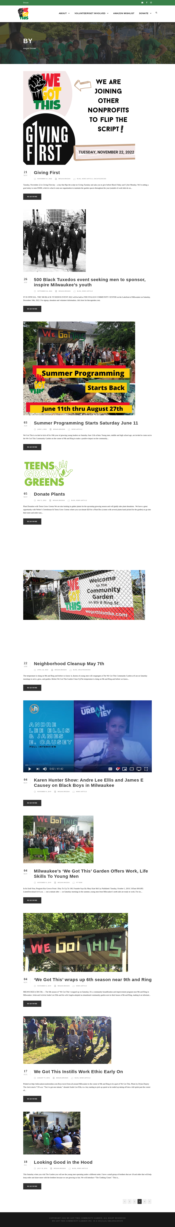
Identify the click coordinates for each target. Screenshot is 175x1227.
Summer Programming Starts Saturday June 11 (86, 423)
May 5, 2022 (41, 500)
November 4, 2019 (44, 791)
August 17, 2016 (43, 1078)
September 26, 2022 (44, 291)
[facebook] (146, 3)
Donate (26, 3)
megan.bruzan (64, 179)
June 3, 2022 (42, 429)
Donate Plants (49, 494)
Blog (79, 179)
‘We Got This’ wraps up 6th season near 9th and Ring (93, 979)
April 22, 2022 (42, 670)
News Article (87, 179)
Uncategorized (100, 179)
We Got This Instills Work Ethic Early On (78, 1071)
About (63, 13)
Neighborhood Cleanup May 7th (69, 663)
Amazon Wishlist (123, 13)
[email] (142, 3)
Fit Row (79, 882)
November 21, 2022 (44, 179)
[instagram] (151, 3)
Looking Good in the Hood (63, 1162)
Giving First (47, 172)
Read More (32, 197)
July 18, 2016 (42, 1168)
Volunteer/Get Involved (90, 13)
